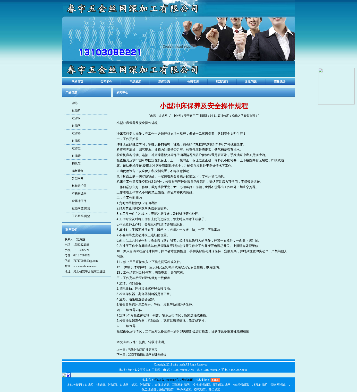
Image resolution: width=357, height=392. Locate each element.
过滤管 (76, 155)
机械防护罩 (79, 186)
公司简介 (106, 81)
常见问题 (251, 81)
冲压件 (131, 342)
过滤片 (76, 110)
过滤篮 (76, 148)
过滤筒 (76, 118)
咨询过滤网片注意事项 (142, 349)
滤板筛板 (78, 171)
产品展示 (135, 81)
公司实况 (193, 81)
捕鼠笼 (76, 163)
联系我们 (222, 81)
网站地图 (187, 380)
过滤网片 (164, 115)
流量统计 (280, 81)
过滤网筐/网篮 (81, 208)
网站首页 (77, 81)
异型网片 (78, 178)
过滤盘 (76, 140)
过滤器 (76, 133)
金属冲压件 (79, 201)
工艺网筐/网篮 (81, 216)
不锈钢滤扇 (79, 193)
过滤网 (76, 125)
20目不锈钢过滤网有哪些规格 (147, 354)
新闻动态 (164, 81)
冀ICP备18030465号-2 (167, 380)
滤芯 (75, 103)
